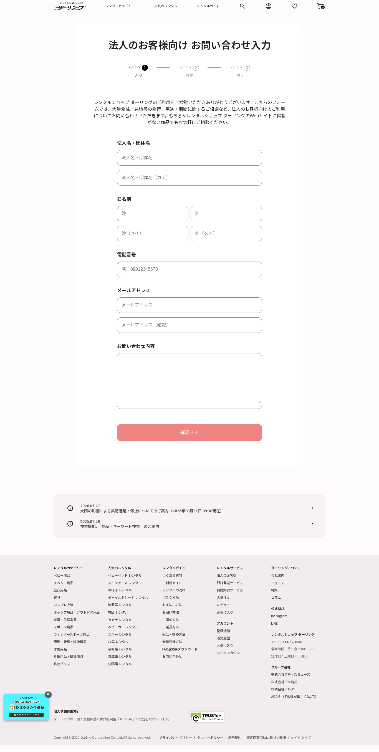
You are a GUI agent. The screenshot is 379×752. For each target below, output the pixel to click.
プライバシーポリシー (175, 737)
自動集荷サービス (230, 590)
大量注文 (223, 597)
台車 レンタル (118, 641)
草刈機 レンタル (120, 649)
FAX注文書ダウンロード (180, 649)
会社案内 (277, 575)
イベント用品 (63, 582)
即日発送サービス (230, 582)
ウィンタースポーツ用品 (72, 634)
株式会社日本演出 (284, 681)
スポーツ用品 (63, 626)
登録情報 (223, 630)
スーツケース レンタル (125, 582)
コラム (276, 597)
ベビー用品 (62, 575)
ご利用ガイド (172, 582)
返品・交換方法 (173, 634)
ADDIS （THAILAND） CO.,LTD (294, 696)
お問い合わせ (172, 656)
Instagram (279, 615)
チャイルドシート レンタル (128, 597)
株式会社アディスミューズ (290, 674)
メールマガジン (228, 652)
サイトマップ (300, 737)
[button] (320, 6)
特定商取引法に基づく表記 (266, 737)
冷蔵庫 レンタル (120, 656)
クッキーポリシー (210, 737)
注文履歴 (223, 637)
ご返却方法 (170, 619)
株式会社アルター (284, 689)
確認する (189, 432)
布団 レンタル (118, 612)
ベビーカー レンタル (123, 626)
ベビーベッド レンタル (125, 575)
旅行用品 (60, 590)
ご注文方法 (170, 597)
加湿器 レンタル (120, 604)
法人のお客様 (226, 575)
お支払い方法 (172, 604)
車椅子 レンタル (120, 590)
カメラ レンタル (120, 619)
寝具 (57, 597)
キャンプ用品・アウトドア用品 (77, 612)
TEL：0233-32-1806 (286, 641)
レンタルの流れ (173, 590)
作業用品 (60, 649)
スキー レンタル (120, 634)
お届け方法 (170, 612)
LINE (274, 623)
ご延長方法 (170, 626)
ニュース (277, 582)
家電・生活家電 (65, 619)
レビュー (223, 604)
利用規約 (235, 737)
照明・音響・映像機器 (70, 641)
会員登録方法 (172, 641)
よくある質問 (172, 575)
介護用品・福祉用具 (68, 656)
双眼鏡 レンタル (120, 663)
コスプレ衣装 (63, 604)
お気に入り (225, 612)
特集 (274, 590)
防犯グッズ (62, 663)
